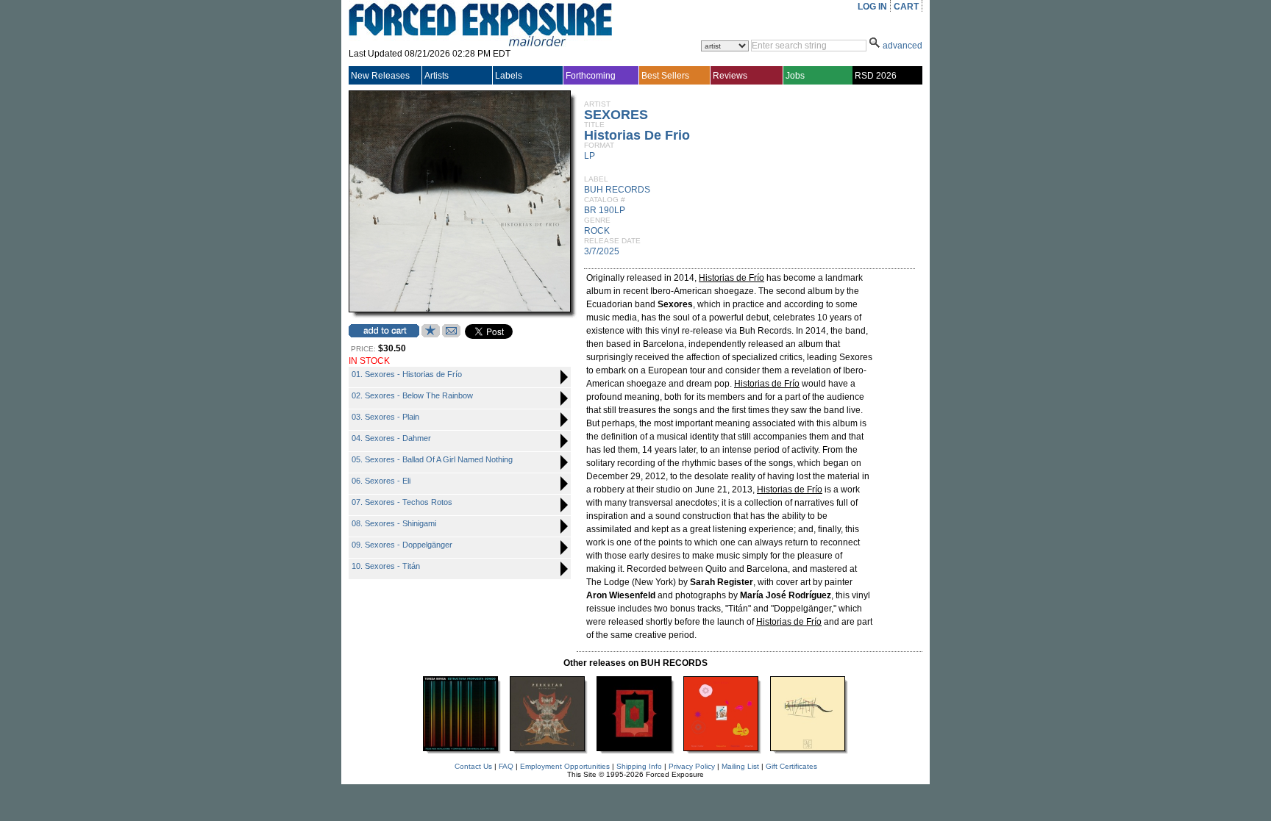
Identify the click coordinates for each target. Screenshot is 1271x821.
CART (906, 6)
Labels (508, 76)
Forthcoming (591, 76)
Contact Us (473, 766)
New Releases (380, 76)
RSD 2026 (876, 76)
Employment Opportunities (565, 766)
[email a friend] (451, 334)
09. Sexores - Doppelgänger (402, 544)
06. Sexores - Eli (381, 480)
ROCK (597, 231)
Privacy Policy (692, 766)
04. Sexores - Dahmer (391, 438)
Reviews (730, 76)
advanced (902, 45)
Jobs (795, 76)
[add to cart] (384, 330)
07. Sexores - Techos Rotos (402, 502)
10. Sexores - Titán (386, 566)
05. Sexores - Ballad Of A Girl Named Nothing (432, 459)
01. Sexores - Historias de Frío (407, 374)
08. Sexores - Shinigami (394, 523)
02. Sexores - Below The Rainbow (412, 395)
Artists (436, 76)
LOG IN (872, 6)
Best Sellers (665, 76)
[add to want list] (430, 334)
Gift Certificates (791, 766)
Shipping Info (639, 766)
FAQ (506, 766)
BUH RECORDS (617, 189)
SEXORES (616, 114)
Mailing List (740, 766)
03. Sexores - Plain (385, 416)
